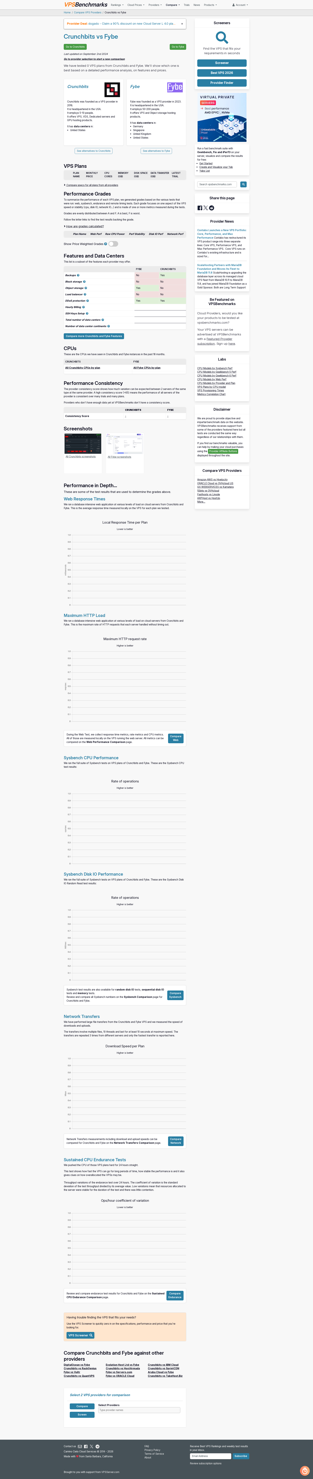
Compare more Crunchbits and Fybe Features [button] (94, 336)
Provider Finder (221, 83)
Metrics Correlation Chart (211, 394)
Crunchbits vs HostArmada (123, 1368)
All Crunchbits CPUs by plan (82, 367)
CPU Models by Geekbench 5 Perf (216, 371)
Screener (222, 63)
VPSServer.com (110, 1472)
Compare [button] (172, 5)
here (231, 344)
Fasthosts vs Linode (208, 494)
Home (67, 12)
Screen (82, 1414)
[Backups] (78, 275)
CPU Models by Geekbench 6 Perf (216, 375)
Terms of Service (154, 1453)
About (147, 1457)
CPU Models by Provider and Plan (216, 383)
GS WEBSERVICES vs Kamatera (215, 486)
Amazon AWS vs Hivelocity (212, 479)
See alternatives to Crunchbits (94, 150)
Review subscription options (206, 1463)
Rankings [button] (116, 5)
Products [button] (209, 5)
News (197, 5)
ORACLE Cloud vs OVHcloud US (215, 483)
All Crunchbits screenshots (81, 456)
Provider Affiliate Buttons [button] (223, 451)
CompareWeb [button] (175, 738)
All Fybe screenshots (119, 456)
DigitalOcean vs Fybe (77, 1364)
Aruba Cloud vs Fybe (161, 1372)
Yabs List (204, 170)
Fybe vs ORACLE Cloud (120, 1375)
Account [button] (240, 5)
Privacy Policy (152, 1450)
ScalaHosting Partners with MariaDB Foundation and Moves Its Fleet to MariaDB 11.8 (219, 269)
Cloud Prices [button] (134, 5)
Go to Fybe (178, 46)
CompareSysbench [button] (175, 995)
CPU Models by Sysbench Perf (214, 368)
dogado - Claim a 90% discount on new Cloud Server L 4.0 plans (132, 23)
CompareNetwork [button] (175, 1141)
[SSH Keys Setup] (87, 313)
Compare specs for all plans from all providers (92, 185)
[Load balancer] (85, 294)
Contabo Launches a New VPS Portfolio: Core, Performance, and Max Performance (221, 234)
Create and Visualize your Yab (216, 167)
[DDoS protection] (87, 300)
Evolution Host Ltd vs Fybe (122, 1364)
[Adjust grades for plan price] (105, 244)
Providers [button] (154, 5)
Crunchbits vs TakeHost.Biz (165, 1375)
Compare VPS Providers (87, 12)
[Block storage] (84, 281)
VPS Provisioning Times (210, 390)
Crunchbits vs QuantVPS (79, 1375)
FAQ (146, 1446)
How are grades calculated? (85, 226)
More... (201, 501)
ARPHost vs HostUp (208, 498)
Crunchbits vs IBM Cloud (163, 1364)
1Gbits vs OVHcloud (208, 490)
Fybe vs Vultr (72, 1372)
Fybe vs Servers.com (119, 1372)
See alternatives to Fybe (156, 150)
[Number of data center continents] (108, 326)
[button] (81, 1335)
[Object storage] (86, 288)
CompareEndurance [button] (174, 1295)
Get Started (205, 163)
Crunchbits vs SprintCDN (163, 1368)
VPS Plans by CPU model (211, 386)
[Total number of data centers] (103, 319)
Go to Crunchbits (75, 46)
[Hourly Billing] (83, 307)
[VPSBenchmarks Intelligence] (305, 1471)
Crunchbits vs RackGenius (80, 1368)
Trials (187, 5)
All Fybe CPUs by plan (146, 367)
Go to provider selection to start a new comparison (94, 59)
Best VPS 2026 (222, 73)
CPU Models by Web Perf (211, 379)
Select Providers (108, 1405)
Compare (82, 1406)
